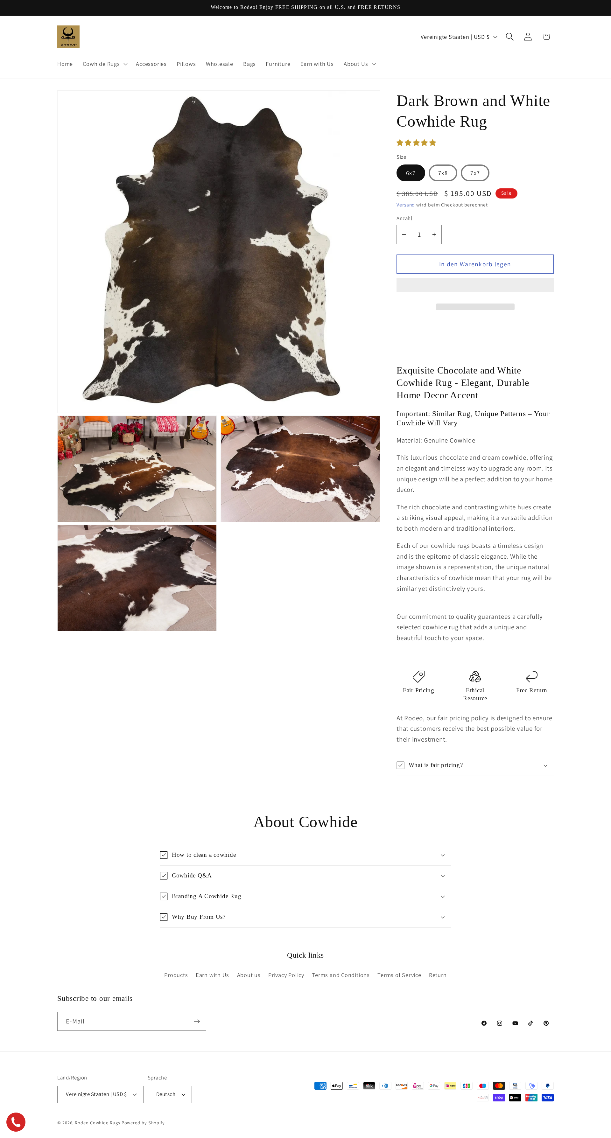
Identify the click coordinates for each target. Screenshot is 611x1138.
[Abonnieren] (197, 1021)
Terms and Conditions (341, 975)
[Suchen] (510, 37)
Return (438, 975)
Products (176, 975)
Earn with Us (212, 975)
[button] (417, 142)
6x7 (411, 173)
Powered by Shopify (143, 1123)
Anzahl (404, 218)
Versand (406, 204)
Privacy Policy (286, 975)
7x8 (443, 173)
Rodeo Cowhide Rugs (97, 1123)
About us (249, 975)
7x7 (475, 173)
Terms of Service (399, 975)
